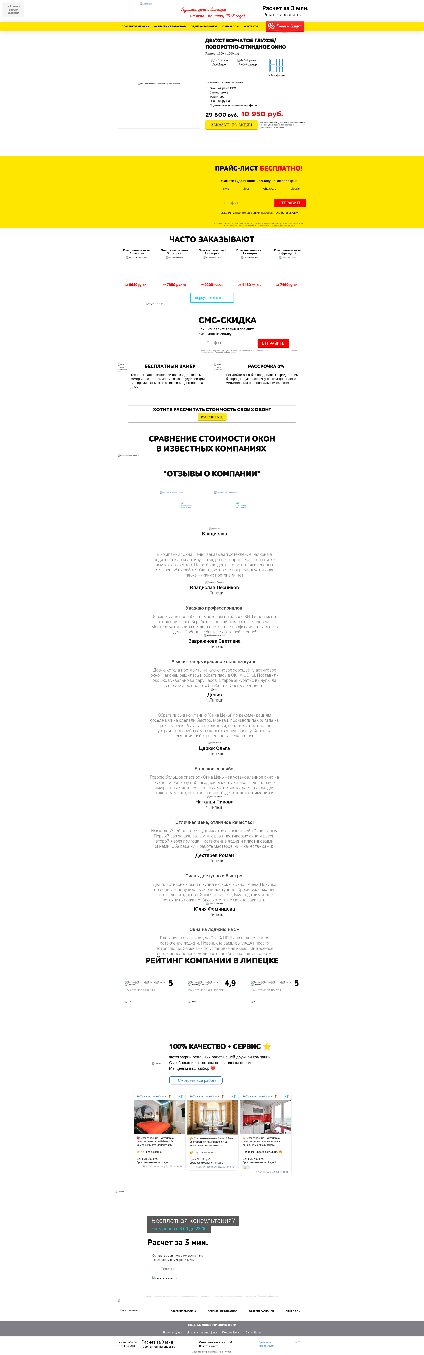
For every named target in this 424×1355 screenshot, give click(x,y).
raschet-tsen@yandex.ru (158, 1346)
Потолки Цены (231, 1332)
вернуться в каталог (212, 298)
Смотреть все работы (197, 1080)
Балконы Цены (172, 1332)
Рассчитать (212, 417)
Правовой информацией (283, 225)
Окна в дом (230, 26)
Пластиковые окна (135, 26)
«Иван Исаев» (225, 1351)
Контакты (251, 26)
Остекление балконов (170, 26)
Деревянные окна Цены (202, 1332)
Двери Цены (253, 1332)
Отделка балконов (204, 26)
